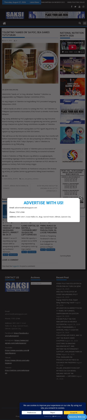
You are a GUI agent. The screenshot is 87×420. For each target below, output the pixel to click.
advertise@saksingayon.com (26, 207)
